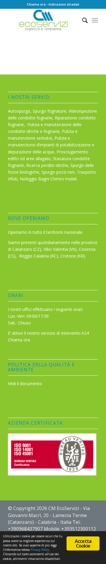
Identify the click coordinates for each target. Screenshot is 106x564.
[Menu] (95, 20)
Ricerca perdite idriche (47, 165)
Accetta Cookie (83, 543)
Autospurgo (19, 111)
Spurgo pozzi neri (58, 172)
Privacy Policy (40, 550)
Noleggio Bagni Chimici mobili (48, 179)
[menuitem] (82, 20)
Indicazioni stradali (64, 4)
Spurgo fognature (49, 111)
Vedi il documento (25, 383)
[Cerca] (82, 20)
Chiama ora (36, 4)
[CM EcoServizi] (44, 20)
